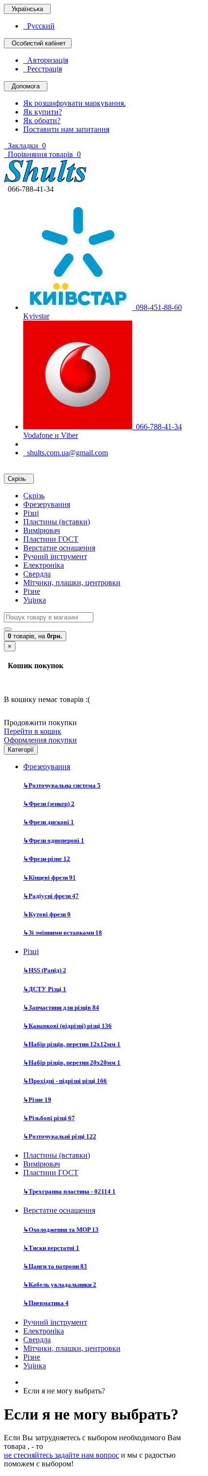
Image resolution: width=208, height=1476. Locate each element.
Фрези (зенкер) (48, 803)
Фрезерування (46, 504)
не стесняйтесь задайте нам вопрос (61, 1455)
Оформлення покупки (40, 740)
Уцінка (34, 600)
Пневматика (46, 1303)
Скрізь (34, 496)
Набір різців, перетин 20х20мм (71, 1062)
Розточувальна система (62, 785)
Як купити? (42, 112)
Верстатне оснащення (59, 548)
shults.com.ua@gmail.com (65, 453)
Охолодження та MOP (61, 1229)
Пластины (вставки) (56, 522)
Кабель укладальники (59, 1284)
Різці (31, 513)
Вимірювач (41, 530)
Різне (31, 591)
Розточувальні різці (59, 1136)
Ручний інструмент (55, 556)
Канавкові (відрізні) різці (67, 1025)
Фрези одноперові (53, 840)
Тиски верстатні (51, 1247)
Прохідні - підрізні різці (65, 1080)
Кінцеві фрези (49, 877)
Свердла (37, 574)
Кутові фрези (47, 914)
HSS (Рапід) (44, 970)
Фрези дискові (48, 822)
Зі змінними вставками (62, 932)
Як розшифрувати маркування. (74, 103)
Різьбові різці (49, 1118)
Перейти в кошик (32, 731)
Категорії (21, 749)
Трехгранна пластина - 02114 (69, 1191)
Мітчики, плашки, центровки (71, 582)
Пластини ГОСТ (50, 539)
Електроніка (43, 565)
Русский (39, 26)
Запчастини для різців (61, 1007)
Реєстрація (42, 69)
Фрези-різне (46, 858)
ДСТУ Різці (44, 989)
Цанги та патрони (55, 1266)
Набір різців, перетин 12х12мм (71, 1044)
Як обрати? (41, 120)
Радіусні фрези (51, 896)
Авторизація (45, 60)
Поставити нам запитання (66, 129)
